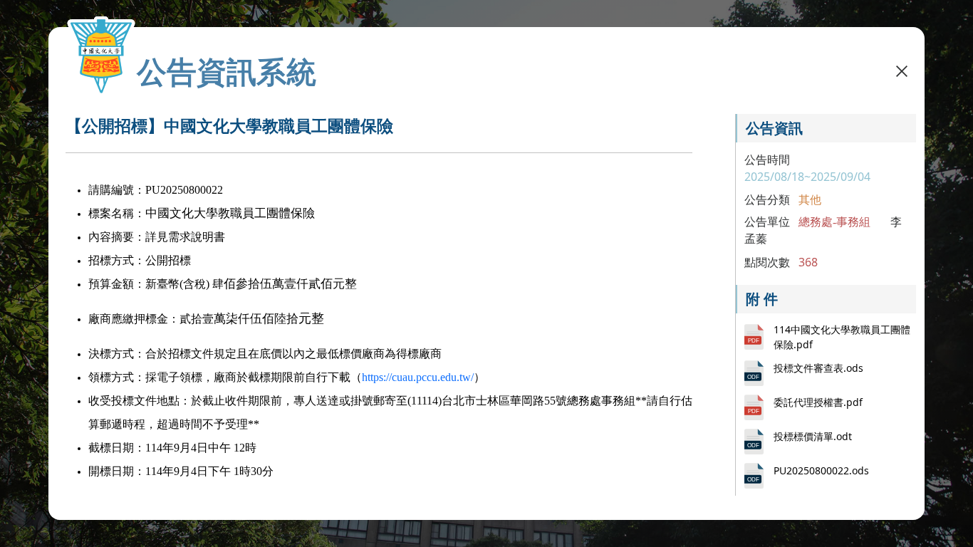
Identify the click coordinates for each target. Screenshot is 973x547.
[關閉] (901, 70)
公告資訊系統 (226, 71)
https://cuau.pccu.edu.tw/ (418, 377)
